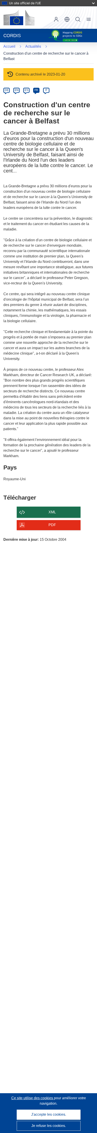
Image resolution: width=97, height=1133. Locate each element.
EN (16, 90)
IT (46, 90)
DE (7, 90)
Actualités (33, 46)
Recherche (78, 19)
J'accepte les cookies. (48, 1114)
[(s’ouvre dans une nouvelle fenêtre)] (19, 17)
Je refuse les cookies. (48, 1126)
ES (26, 90)
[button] (67, 19)
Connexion (56, 19)
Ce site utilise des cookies (32, 1098)
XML (52, 512)
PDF (52, 525)
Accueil (9, 46)
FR (36, 90)
